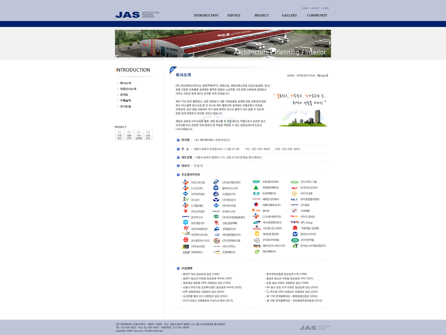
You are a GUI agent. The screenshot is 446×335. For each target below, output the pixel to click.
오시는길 (125, 106)
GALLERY (289, 15)
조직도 (124, 94)
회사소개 (125, 83)
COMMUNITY (317, 15)
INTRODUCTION (206, 15)
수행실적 (125, 100)
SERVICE (234, 15)
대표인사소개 (128, 88)
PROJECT (262, 15)
